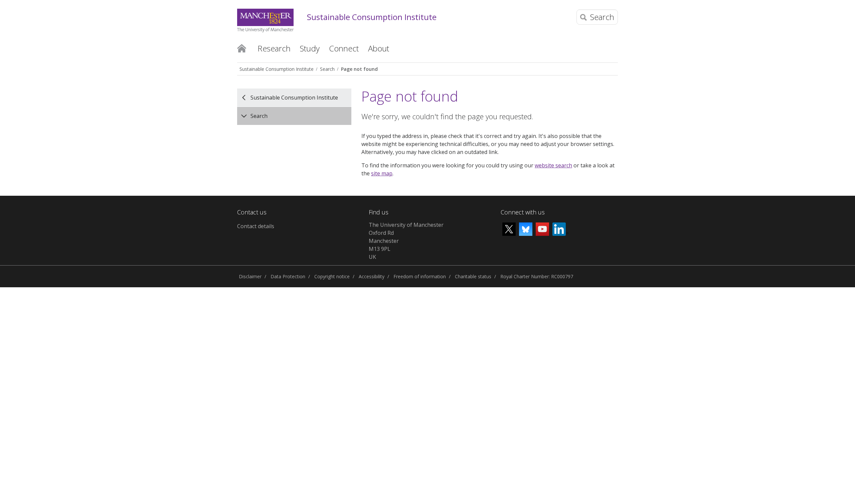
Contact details (255, 226)
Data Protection (288, 276)
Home (241, 47)
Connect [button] (344, 48)
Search (327, 69)
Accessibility (371, 276)
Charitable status (473, 276)
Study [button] (310, 48)
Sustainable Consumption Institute (372, 17)
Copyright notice (332, 276)
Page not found (359, 69)
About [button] (378, 48)
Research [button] (274, 48)
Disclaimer (250, 276)
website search (553, 165)
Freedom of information (419, 276)
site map (381, 173)
